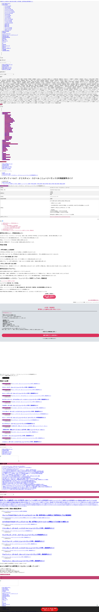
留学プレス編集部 (9, 500)
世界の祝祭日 (37, 503)
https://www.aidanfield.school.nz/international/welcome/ (60, 216)
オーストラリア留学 (80, 502)
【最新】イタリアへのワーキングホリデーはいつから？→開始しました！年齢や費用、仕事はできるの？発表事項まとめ (27, 486)
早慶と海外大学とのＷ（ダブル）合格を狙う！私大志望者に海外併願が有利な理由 (19, 481)
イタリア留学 (45, 503)
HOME (3, 172)
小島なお (5, 503)
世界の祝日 (29, 503)
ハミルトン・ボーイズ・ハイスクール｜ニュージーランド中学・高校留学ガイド (21, 441)
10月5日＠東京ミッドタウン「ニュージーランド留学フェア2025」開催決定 (18, 230)
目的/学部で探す (5, 36)
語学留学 (4, 32)
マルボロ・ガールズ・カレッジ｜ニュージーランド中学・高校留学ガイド (20, 405)
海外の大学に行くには (6, 67)
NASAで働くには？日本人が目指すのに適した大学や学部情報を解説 (16, 477)
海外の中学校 (45, 183)
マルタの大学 (7, 14)
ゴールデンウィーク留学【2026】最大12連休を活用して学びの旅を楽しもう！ (18, 489)
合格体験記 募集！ (6, 50)
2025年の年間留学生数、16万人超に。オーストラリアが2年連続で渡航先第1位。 (18, 480)
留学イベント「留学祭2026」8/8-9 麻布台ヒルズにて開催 (13, 474)
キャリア (4, 42)
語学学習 (4, 44)
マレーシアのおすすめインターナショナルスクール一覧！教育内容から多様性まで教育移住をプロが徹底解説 (24, 485)
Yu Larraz (86, 503)
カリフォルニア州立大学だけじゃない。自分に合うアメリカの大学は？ (17, 467)
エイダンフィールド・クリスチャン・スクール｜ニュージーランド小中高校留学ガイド (20, 175)
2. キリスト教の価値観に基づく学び (13, 226)
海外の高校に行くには (6, 68)
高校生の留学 (62, 183)
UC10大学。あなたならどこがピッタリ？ (10, 468)
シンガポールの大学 (9, 22)
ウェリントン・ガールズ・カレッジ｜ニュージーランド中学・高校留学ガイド (27, 554)
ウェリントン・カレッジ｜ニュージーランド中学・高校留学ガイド (23, 561)
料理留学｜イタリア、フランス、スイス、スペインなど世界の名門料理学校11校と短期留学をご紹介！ (23, 484)
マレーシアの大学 (8, 27)
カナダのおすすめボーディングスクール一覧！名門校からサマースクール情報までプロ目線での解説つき (35, 521)
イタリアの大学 (8, 18)
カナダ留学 (89, 502)
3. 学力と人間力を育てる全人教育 (12, 227)
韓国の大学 (7, 25)
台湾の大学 (7, 24)
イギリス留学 (7, 502)
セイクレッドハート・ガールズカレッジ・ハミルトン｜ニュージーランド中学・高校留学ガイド (25, 399)
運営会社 (4, 46)
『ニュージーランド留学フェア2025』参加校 (11, 183)
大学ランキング (8, 30)
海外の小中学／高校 (6, 173)
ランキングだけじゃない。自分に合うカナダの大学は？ (13, 466)
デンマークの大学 (8, 20)
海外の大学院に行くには (7, 64)
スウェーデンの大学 (9, 19)
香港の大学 (7, 26)
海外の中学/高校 (5, 31)
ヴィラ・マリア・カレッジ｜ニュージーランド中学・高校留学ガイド (19, 387)
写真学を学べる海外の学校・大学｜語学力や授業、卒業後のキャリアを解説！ (18, 483)
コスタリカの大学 (8, 28)
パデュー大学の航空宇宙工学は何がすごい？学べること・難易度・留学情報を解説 (19, 469)
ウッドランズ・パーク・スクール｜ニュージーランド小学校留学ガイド (24, 534)
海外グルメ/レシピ (6, 45)
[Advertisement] (34, 350)
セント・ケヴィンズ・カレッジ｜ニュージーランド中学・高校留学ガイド (20, 393)
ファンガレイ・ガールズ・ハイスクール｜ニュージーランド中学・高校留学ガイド (28, 528)
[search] (11, 447)
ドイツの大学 (7, 16)
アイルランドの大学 (9, 9)
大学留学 (23, 500)
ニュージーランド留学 (25, 183)
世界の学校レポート (70, 503)
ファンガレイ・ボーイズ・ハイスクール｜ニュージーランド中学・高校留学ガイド (22, 411)
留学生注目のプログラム (7, 229)
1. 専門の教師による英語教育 (11, 225)
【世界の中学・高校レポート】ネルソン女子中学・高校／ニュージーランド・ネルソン (23, 429)
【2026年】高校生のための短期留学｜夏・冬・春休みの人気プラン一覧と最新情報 (19, 487)
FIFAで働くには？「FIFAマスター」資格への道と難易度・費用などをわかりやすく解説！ (20, 478)
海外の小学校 (51, 183)
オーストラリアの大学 (9, 10)
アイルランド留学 (79, 503)
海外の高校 (57, 183)
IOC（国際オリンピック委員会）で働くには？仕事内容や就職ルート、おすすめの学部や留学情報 (22, 473)
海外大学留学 (5, 4)
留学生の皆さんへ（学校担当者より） (10, 223)
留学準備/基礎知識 (6, 37)
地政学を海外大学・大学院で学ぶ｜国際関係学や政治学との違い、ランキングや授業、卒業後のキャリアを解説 (25, 479)
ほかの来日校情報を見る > (93, 300)
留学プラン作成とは (6, 48)
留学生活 (4, 38)
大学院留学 (46, 500)
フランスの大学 (8, 15)
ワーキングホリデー (6, 33)
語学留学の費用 (5, 65)
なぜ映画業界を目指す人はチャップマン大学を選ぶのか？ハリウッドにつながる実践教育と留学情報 (23, 472)
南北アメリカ (69, 502)
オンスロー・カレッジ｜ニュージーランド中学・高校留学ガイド (18, 435)
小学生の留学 (39, 183)
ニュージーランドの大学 (10, 12)
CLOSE (1, 57)
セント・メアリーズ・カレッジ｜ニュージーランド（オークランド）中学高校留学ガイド (24, 417)
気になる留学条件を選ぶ (5, 574)
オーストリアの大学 (9, 13)
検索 (1, 104)
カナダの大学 (7, 7)
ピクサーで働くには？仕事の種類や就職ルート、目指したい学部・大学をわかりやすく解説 (21, 475)
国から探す (4, 39)
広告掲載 (4, 49)
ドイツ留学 (11, 503)
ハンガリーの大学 (8, 21)
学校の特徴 (5, 224)
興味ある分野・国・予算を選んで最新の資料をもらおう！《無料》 (49, 609)
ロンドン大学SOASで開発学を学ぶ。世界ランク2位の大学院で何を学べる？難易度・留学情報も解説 (23, 471)
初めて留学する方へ (6, 3)
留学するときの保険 (6, 69)
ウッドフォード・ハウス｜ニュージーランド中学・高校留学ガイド (23, 541)
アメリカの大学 (8, 115)
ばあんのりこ (52, 503)
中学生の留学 (33, 183)
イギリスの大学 (8, 8)
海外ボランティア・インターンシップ (10, 34)
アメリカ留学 (34, 500)
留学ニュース (5, 40)
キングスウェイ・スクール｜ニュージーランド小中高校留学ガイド (18, 423)
